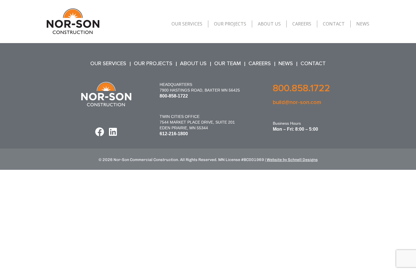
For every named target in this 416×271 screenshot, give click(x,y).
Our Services (186, 24)
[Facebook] (99, 131)
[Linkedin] (112, 131)
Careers (301, 24)
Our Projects (230, 24)
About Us (269, 24)
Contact (334, 24)
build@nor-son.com (297, 102)
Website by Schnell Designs (292, 159)
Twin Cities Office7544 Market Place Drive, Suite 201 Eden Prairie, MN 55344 (197, 122)
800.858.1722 (301, 88)
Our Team (227, 63)
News (362, 24)
